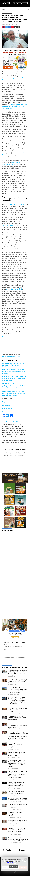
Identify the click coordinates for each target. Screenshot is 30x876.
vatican (16, 436)
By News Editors (17, 684)
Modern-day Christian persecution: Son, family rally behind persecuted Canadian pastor (17, 725)
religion (9, 434)
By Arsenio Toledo (18, 676)
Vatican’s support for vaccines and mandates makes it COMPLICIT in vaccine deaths (14, 107)
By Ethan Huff (17, 721)
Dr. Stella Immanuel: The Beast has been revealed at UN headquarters (17, 798)
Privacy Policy (11, 863)
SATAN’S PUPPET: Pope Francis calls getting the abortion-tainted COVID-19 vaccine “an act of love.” (14, 386)
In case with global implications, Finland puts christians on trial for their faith (17, 814)
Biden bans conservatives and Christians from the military (16, 792)
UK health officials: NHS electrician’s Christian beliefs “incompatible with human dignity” (18, 806)
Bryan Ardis (14, 426)
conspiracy (10, 428)
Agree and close (14, 866)
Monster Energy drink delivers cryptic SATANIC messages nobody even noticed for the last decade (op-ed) (17, 785)
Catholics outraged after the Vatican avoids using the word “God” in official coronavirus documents (14, 393)
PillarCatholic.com (7, 408)
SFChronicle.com (7, 412)
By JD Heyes (16, 694)
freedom (23, 430)
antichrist (15, 424)
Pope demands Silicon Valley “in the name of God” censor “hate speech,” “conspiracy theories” (18, 822)
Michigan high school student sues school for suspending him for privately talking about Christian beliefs (17, 745)
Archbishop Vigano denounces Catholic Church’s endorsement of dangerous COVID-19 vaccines (14, 378)
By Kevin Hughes (17, 713)
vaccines (10, 436)
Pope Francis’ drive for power (16, 204)
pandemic (17, 432)
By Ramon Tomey (17, 809)
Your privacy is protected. (9, 464)
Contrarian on (6, 357)
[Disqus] (15, 554)
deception (17, 430)
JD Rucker (5, 432)
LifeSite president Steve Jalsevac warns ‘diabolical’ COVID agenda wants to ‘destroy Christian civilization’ (17, 831)
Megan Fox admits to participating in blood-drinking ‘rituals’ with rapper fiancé (17, 681)
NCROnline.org (6, 405)
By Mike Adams (17, 757)
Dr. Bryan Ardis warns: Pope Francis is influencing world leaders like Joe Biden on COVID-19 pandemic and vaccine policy (17, 673)
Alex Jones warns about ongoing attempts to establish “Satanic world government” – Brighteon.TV (18, 839)
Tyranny (4, 436)
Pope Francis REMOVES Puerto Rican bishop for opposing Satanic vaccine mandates (13, 371)
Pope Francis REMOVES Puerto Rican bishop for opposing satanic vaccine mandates (17, 718)
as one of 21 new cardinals (14, 289)
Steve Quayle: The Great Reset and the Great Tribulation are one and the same (17, 710)
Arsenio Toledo (14, 24)
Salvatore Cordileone (19, 434)
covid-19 (17, 428)
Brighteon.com (15, 357)
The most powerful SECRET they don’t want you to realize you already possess (16, 754)
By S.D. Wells (17, 788)
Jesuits (11, 432)
